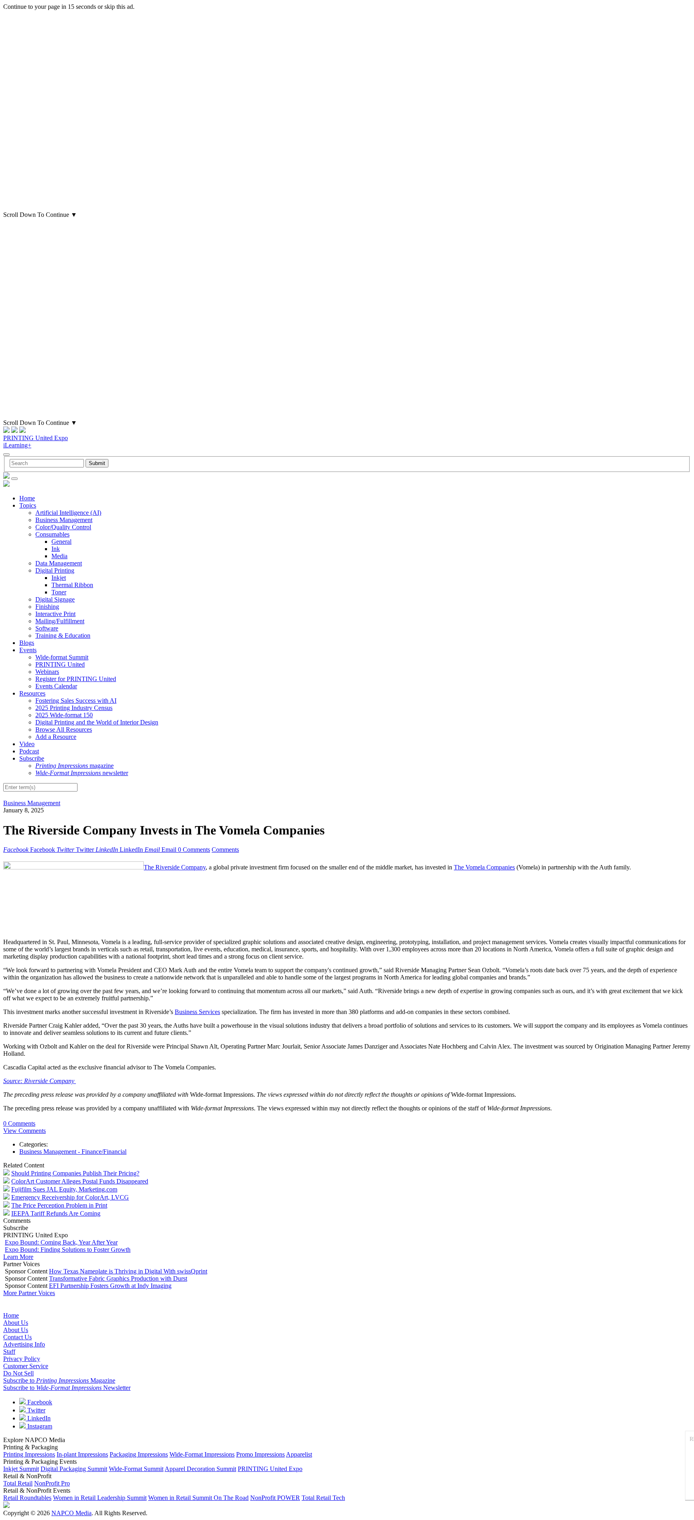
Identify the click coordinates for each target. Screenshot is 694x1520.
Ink (55, 548)
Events (28, 650)
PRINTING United (60, 664)
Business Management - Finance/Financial (73, 1151)
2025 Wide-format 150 (64, 715)
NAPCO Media (71, 1513)
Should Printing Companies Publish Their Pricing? (75, 1173)
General (61, 541)
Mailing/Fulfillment (59, 621)
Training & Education (62, 635)
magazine (74, 765)
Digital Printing (54, 570)
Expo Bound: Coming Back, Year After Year (61, 1242)
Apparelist (299, 1454)
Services (209, 1011)
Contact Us (17, 1337)
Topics (27, 505)
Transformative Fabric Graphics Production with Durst (118, 1278)
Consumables (52, 534)
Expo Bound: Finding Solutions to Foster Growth (68, 1249)
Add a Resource (55, 736)
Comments (225, 849)
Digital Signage (55, 599)
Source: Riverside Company (39, 1080)
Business (187, 1011)
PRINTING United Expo (35, 438)
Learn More (18, 1256)
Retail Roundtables (27, 1497)
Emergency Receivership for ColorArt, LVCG (70, 1197)
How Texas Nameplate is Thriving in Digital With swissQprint (128, 1271)
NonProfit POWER (275, 1497)
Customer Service (25, 1366)
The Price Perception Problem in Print (59, 1205)
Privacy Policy (21, 1358)
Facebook (39, 1402)
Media (59, 556)
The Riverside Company (175, 867)
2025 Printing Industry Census (73, 707)
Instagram (39, 1426)
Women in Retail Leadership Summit (100, 1497)
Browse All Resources (63, 729)
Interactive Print (55, 613)
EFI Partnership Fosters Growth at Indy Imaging (110, 1285)
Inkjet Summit (21, 1468)
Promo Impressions (260, 1454)
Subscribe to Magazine (59, 1380)
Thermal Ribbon (72, 584)
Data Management (58, 563)
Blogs (26, 642)
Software (46, 628)
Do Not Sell (18, 1373)
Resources (32, 693)
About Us (15, 1322)
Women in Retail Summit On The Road (198, 1497)
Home (27, 498)
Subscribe (31, 758)
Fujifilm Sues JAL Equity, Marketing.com (64, 1189)
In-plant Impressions (82, 1454)
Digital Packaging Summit (74, 1468)
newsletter (81, 772)
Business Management (63, 519)
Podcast (29, 751)
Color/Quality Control (63, 527)
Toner (58, 592)
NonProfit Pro (52, 1483)
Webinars (47, 671)
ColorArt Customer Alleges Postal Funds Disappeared (79, 1181)
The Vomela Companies (484, 867)
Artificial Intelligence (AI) (68, 512)
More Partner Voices (29, 1292)
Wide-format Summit (61, 657)
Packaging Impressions (139, 1454)
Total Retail (18, 1483)
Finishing (47, 606)
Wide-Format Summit (136, 1468)
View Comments (24, 1130)
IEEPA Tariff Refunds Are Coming (55, 1213)
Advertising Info (24, 1344)
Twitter (35, 1410)
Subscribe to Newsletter (67, 1387)
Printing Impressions (29, 1454)
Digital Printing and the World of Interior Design (96, 722)
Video (27, 744)
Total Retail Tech (323, 1497)
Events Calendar (56, 686)
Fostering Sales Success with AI (75, 700)
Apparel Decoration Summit (200, 1468)
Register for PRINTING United (75, 678)
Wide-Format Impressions (202, 1454)
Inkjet (58, 577)
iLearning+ (17, 445)
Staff (9, 1351)
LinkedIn (38, 1418)
